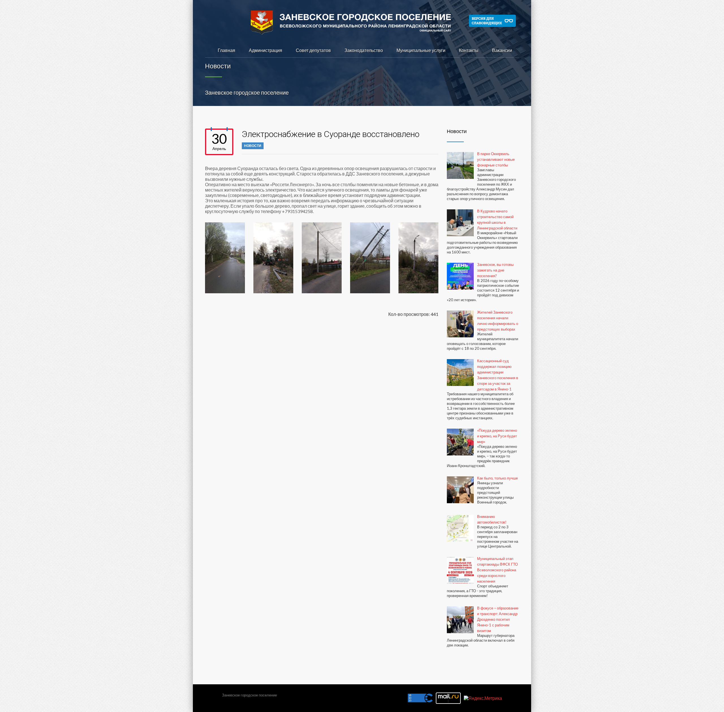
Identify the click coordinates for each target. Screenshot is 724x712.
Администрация (265, 50)
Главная (226, 50)
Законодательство (363, 50)
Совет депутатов (313, 50)
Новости (252, 146)
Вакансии (502, 50)
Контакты (469, 50)
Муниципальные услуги (421, 50)
